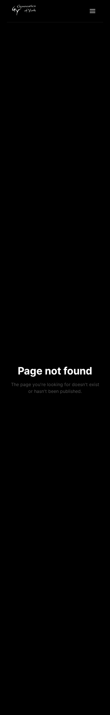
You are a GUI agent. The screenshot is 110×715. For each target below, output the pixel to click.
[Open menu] (92, 11)
